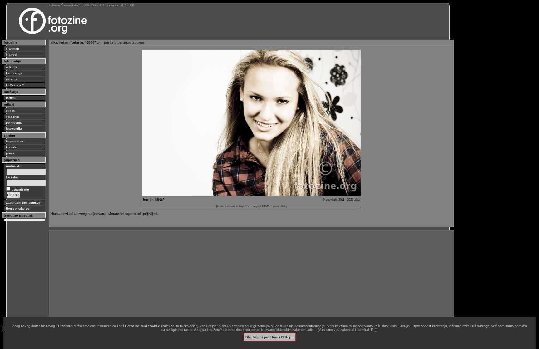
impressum (14, 141)
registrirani (133, 214)
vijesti (10, 110)
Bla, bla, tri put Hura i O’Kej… (269, 337)
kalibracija (14, 73)
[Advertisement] (238, 275)
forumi (11, 98)
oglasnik (12, 116)
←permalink (278, 206)
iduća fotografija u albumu (124, 42)
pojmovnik (14, 122)
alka (54, 42)
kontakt (11, 147)
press (10, 153)
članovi (11, 54)
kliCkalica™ (15, 85)
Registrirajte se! (18, 208)
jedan (63, 42)
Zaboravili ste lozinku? (23, 202)
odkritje (11, 67)
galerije (11, 79)
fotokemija (14, 128)
